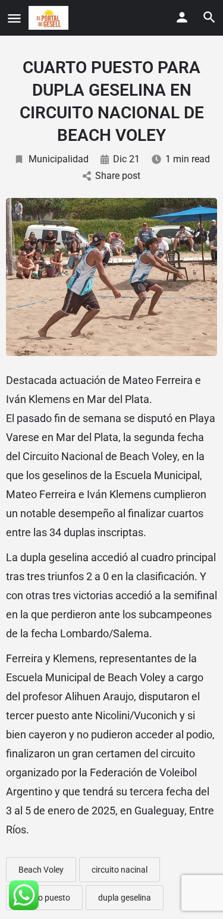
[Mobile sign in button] (182, 17)
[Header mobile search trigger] (209, 17)
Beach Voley (41, 869)
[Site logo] (50, 18)
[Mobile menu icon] (14, 18)
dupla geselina (124, 897)
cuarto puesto (44, 897)
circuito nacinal (119, 869)
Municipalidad (59, 159)
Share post (117, 175)
